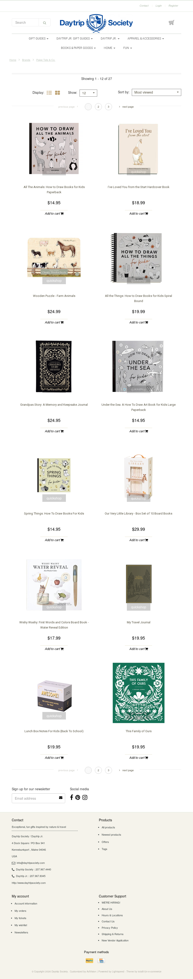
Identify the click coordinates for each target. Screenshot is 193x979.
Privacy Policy (110, 927)
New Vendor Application (115, 940)
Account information (26, 903)
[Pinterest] (77, 797)
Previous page (66, 106)
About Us (107, 909)
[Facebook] (71, 797)
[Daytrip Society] (96, 23)
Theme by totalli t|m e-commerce (143, 971)
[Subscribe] (61, 795)
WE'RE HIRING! (111, 902)
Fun (126, 48)
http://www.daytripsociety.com (29, 883)
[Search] (45, 22)
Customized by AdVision (83, 971)
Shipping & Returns (113, 934)
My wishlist (21, 925)
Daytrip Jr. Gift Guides (73, 38)
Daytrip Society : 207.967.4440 (33, 869)
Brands (26, 60)
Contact (144, 5)
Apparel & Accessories (145, 38)
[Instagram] (84, 797)
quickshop (54, 171)
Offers (105, 842)
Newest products (111, 834)
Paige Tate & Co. (45, 60)
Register (173, 5)
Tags (104, 849)
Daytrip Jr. (109, 38)
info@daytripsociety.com (31, 863)
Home (108, 48)
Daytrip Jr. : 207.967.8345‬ (30, 876)
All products (108, 827)
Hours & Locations (112, 915)
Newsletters (21, 932)
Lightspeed (118, 971)
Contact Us (108, 921)
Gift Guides (37, 38)
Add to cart (52, 213)
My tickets (20, 918)
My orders (20, 910)
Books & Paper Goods (77, 48)
